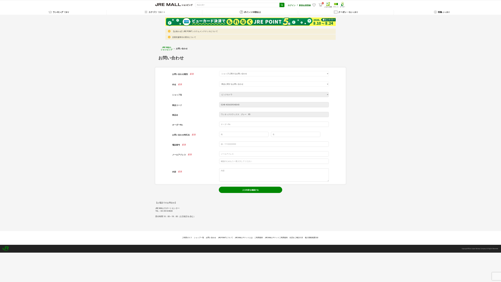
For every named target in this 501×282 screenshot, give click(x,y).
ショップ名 (177, 95)
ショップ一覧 (199, 238)
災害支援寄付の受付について (184, 37)
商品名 (175, 115)
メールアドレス (179, 155)
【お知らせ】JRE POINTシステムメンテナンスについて (195, 31)
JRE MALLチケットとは (244, 238)
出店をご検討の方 (296, 238)
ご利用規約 (258, 238)
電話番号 (176, 145)
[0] (320, 5)
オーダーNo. (177, 125)
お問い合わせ (211, 238)
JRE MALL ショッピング (166, 48)
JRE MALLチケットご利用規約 (276, 238)
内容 (174, 172)
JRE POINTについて (225, 238)
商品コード (177, 105)
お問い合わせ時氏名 (181, 135)
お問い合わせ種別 (180, 74)
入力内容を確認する (250, 190)
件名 (174, 84)
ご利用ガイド (187, 238)
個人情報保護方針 (311, 238)
